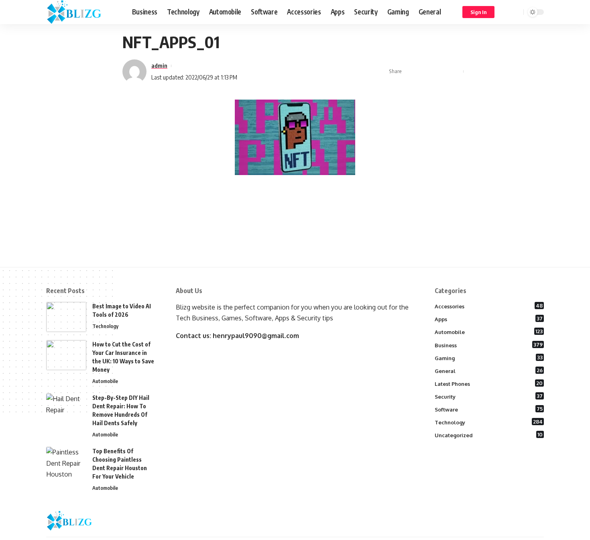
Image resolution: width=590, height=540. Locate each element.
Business (489, 344)
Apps (489, 318)
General (489, 370)
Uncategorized (489, 434)
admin (159, 65)
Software (489, 409)
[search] (516, 12)
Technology (105, 326)
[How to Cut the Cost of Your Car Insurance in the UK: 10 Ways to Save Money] (66, 355)
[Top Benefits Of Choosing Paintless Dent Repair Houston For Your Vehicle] (66, 462)
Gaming (489, 357)
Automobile (105, 381)
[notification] (506, 12)
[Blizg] (82, 12)
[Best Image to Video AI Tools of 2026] (66, 317)
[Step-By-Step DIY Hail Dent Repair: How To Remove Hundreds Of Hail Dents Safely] (66, 408)
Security (489, 396)
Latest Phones (489, 383)
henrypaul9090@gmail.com (256, 336)
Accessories (489, 306)
